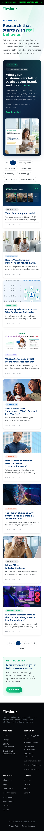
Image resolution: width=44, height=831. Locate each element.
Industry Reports (9, 793)
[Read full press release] (22, 2)
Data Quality (10, 179)
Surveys (6, 740)
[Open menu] (39, 9)
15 (34, 643)
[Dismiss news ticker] (41, 2)
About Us (27, 780)
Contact (27, 793)
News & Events (8, 801)
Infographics (8, 797)
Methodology (24, 174)
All (13, 163)
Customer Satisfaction (32, 761)
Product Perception (31, 769)
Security (6, 810)
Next (22, 649)
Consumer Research (27, 179)
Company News (25, 163)
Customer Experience (32, 765)
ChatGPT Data (26, 168)
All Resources (8, 780)
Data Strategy (10, 168)
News (26, 788)
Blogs (5, 784)
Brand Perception (31, 742)
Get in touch (14, 690)
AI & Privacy (9, 174)
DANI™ (5, 735)
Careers (6, 805)
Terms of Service (28, 826)
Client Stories (8, 788)
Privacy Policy (14, 826)
